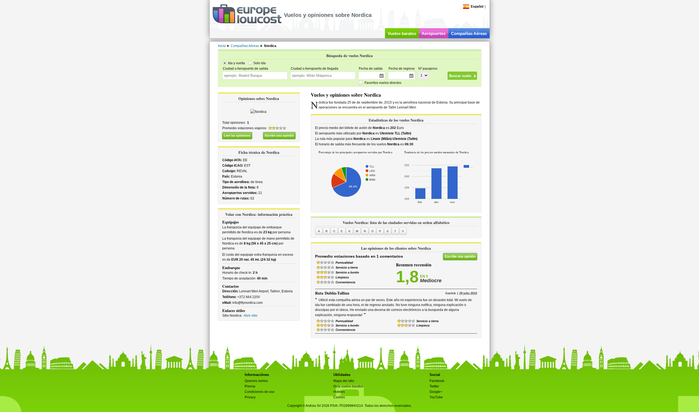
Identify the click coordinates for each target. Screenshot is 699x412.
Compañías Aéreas (469, 33)
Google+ (436, 392)
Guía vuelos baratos (348, 386)
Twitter (434, 386)
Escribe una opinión (279, 135)
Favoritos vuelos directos (383, 83)
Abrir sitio (250, 315)
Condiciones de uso (259, 392)
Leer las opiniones (237, 135)
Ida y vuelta (236, 63)
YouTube (436, 397)
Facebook (437, 381)
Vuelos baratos (402, 33)
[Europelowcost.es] (247, 22)
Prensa (250, 386)
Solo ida (259, 63)
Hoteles (339, 392)
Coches (339, 397)
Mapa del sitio (343, 381)
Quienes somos (256, 381)
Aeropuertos (434, 33)
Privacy (250, 397)
